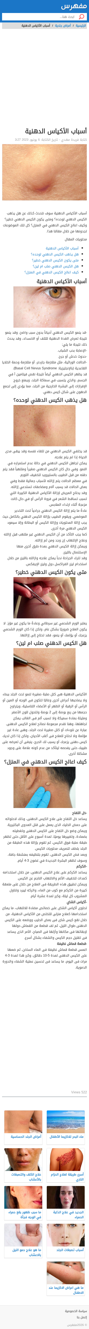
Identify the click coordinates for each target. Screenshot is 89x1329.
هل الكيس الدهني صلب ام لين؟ (56, 266)
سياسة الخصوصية (76, 1311)
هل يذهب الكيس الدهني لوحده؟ (55, 254)
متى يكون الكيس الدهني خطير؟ (55, 260)
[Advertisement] (44, 80)
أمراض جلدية (63, 25)
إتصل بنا (82, 1317)
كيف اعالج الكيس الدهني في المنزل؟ (51, 272)
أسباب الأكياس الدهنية (62, 248)
